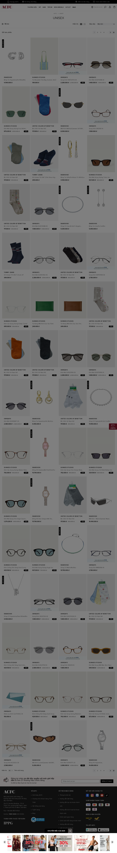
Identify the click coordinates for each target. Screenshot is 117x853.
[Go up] (70, 831)
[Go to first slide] (112, 842)
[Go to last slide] (4, 842)
